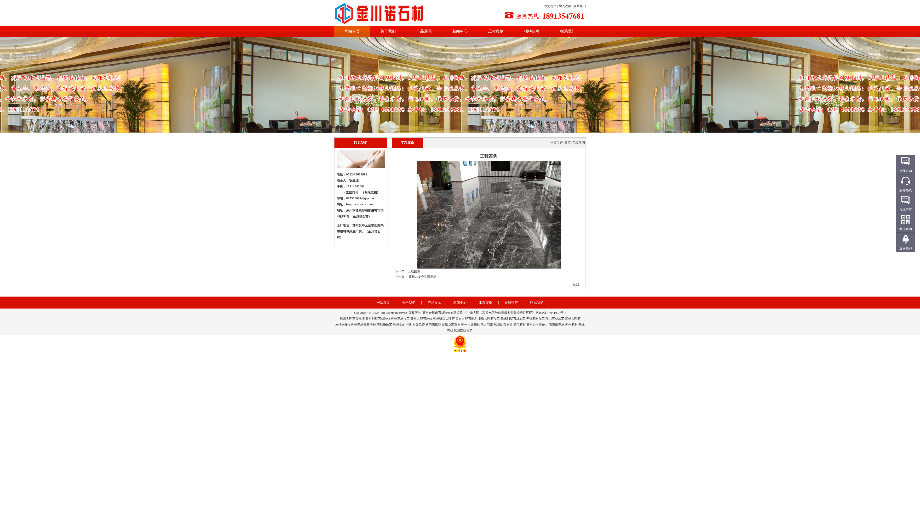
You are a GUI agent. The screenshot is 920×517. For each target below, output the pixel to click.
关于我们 (388, 31)
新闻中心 (460, 31)
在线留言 (511, 302)
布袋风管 (418, 324)
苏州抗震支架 (503, 324)
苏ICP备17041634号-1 (551, 313)
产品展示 (424, 31)
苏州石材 (571, 324)
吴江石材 (519, 324)
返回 (576, 284)
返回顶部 (905, 248)
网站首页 (352, 31)
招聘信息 (532, 31)
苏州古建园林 (470, 324)
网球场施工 (384, 324)
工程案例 (496, 31)
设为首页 (550, 6)
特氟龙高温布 (451, 324)
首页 (567, 143)
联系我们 (579, 6)
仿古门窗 (487, 324)
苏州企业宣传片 (537, 324)
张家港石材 (556, 324)
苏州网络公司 (463, 330)
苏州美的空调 (402, 324)
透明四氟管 (433, 324)
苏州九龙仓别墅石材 (422, 277)
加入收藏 (565, 6)
